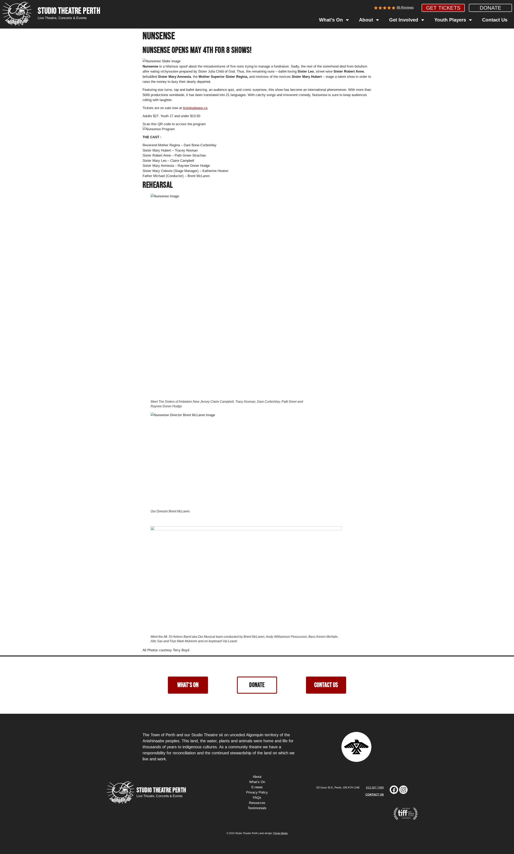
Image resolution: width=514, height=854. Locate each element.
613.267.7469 (375, 787)
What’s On (331, 20)
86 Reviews (405, 7)
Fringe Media (280, 833)
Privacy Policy (257, 792)
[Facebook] (394, 789)
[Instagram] (403, 789)
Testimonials (257, 808)
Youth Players (450, 20)
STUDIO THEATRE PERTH (69, 11)
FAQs (257, 798)
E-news (257, 787)
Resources (257, 803)
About (366, 20)
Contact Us (494, 20)
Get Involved (403, 20)
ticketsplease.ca (195, 108)
